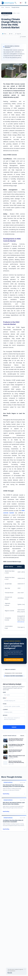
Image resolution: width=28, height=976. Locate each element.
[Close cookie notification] (25, 969)
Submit (14, 727)
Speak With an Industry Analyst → (14, 659)
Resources (7, 7)
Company (5, 709)
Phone (4, 703)
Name (4, 692)
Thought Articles (15, 7)
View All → (22, 735)
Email (5, 698)
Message (5, 715)
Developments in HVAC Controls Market (13, 673)
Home (2, 7)
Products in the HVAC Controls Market (14, 676)
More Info (10, 972)
